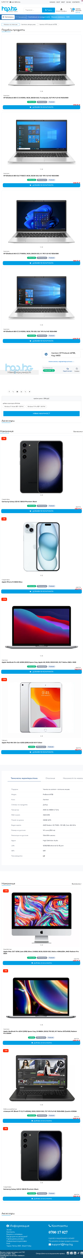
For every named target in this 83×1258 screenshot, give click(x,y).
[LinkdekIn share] (21, 391)
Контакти (76, 2)
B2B (67, 17)
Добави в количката (43, 107)
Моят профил (61, 11)
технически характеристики (60, 361)
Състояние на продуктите (39, 17)
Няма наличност (41, 414)
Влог (63, 2)
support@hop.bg (15, 2)
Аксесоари (8, 421)
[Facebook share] (9, 391)
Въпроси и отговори (14, 1234)
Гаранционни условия (15, 1239)
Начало (52, 2)
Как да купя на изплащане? (16, 1236)
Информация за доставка (16, 1241)
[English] (82, 1)
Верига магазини (58, 17)
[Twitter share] (29, 391)
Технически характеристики (24, 778)
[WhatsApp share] (25, 391)
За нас (68, 2)
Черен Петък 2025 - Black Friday (18, 1246)
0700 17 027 (5, 2)
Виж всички (78, 431)
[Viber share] (13, 391)
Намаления (21, 17)
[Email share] (17, 391)
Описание (50, 778)
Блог (58, 2)
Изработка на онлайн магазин (12, 1255)
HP (44, 856)
